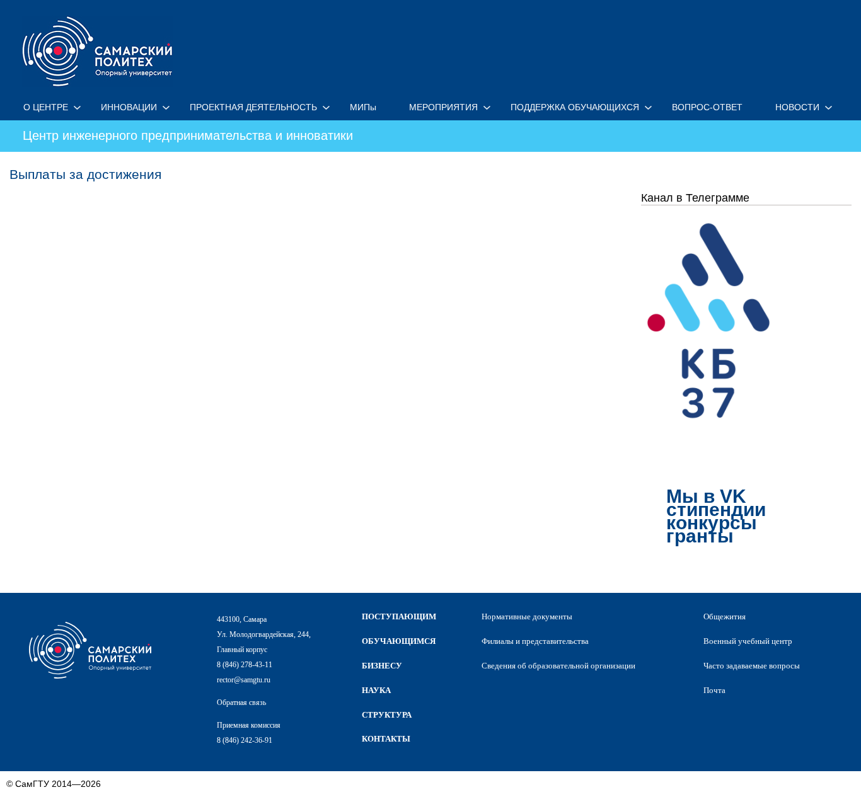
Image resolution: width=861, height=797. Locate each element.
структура (387, 715)
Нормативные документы (527, 616)
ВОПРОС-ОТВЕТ (707, 107)
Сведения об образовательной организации (558, 665)
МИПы (363, 107)
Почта (714, 690)
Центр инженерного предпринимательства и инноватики (188, 135)
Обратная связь (241, 702)
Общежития (724, 616)
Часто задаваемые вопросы (751, 665)
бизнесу (382, 665)
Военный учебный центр (747, 641)
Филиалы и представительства (535, 641)
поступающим (399, 616)
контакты (386, 738)
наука (376, 690)
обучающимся (399, 641)
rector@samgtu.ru (243, 679)
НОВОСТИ (797, 107)
